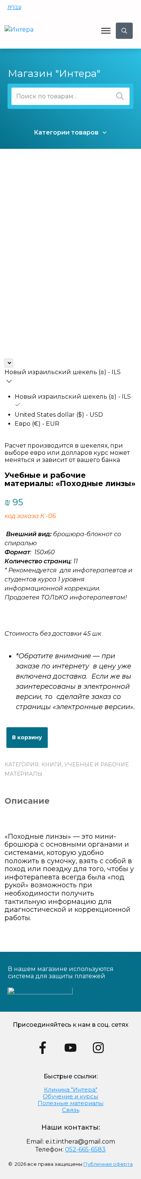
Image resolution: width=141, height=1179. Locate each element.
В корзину (27, 737)
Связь (70, 1109)
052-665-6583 (85, 1149)
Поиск (120, 96)
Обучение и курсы (70, 1096)
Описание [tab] (27, 801)
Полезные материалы (70, 1103)
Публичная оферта (108, 1164)
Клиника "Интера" (70, 1089)
